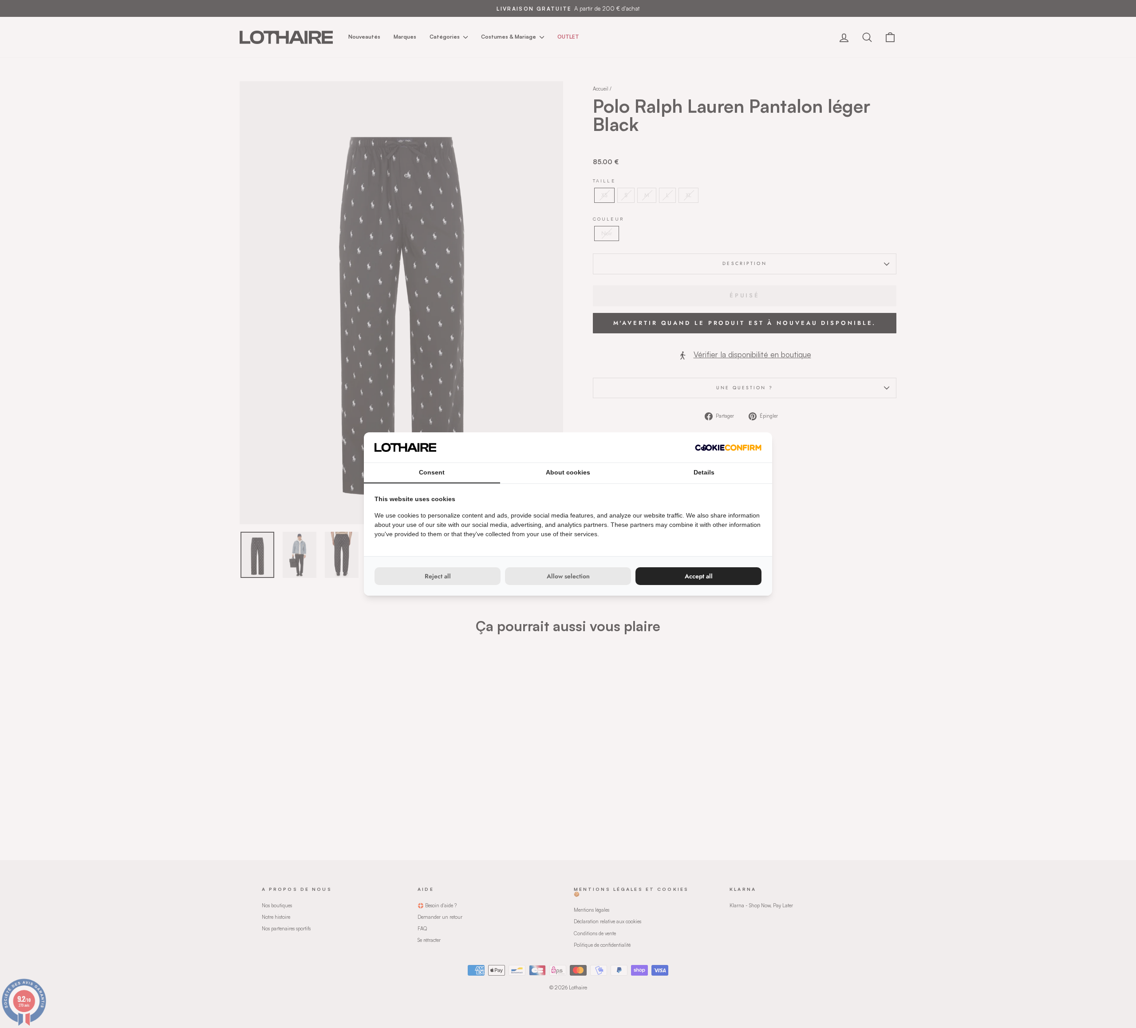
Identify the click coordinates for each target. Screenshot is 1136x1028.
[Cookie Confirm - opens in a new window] (728, 447)
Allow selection (568, 576)
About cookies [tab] (568, 472)
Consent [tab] (432, 472)
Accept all (699, 576)
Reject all (438, 576)
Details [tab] (704, 472)
